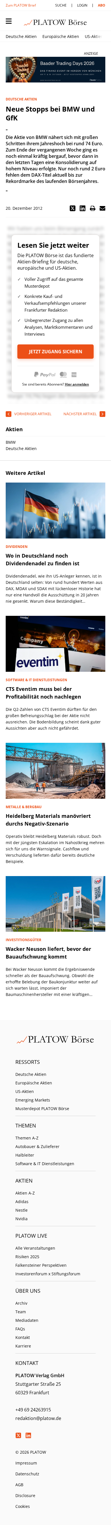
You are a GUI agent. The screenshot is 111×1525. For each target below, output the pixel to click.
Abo (101, 5)
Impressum (26, 1463)
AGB (19, 1484)
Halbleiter (24, 1155)
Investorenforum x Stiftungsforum (47, 1273)
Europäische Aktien (60, 36)
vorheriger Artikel (33, 413)
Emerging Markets (32, 1100)
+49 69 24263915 (33, 1410)
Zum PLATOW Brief (21, 5)
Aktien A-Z (25, 1193)
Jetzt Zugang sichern (55, 351)
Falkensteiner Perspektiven (41, 1265)
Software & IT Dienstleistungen (44, 1163)
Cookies (22, 1506)
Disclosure (25, 1495)
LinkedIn (28, 1435)
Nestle (21, 1210)
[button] (72, 208)
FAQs (20, 1329)
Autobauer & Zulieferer (37, 1146)
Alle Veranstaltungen (35, 1248)
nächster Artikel (80, 413)
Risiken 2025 (27, 1256)
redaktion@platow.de (38, 1418)
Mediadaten (26, 1320)
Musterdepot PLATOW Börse (42, 1108)
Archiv (21, 1303)
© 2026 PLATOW (30, 1452)
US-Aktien (94, 36)
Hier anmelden (77, 384)
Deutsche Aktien (21, 36)
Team (20, 1311)
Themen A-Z (26, 1138)
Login (82, 5)
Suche (61, 5)
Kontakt (22, 1337)
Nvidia (21, 1218)
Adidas (21, 1201)
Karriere (23, 1346)
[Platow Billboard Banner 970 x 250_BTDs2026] (55, 69)
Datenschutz (27, 1473)
